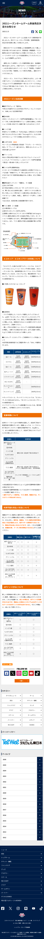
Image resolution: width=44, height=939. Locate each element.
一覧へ (21, 681)
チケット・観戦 (32, 700)
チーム (32, 696)
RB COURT (11, 725)
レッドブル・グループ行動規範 (22, 927)
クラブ (11, 710)
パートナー (11, 720)
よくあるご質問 (17, 923)
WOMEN (31, 725)
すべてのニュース (11, 696)
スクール (11, 715)
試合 (11, 700)
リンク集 (30, 920)
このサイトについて (9, 920)
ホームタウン (32, 715)
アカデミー (32, 710)
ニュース (4, 850)
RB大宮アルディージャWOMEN (11, 900)
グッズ (32, 705)
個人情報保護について (21, 920)
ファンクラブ (11, 705)
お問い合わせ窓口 (26, 923)
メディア (31, 720)
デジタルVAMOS (6, 897)
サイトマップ (36, 920)
